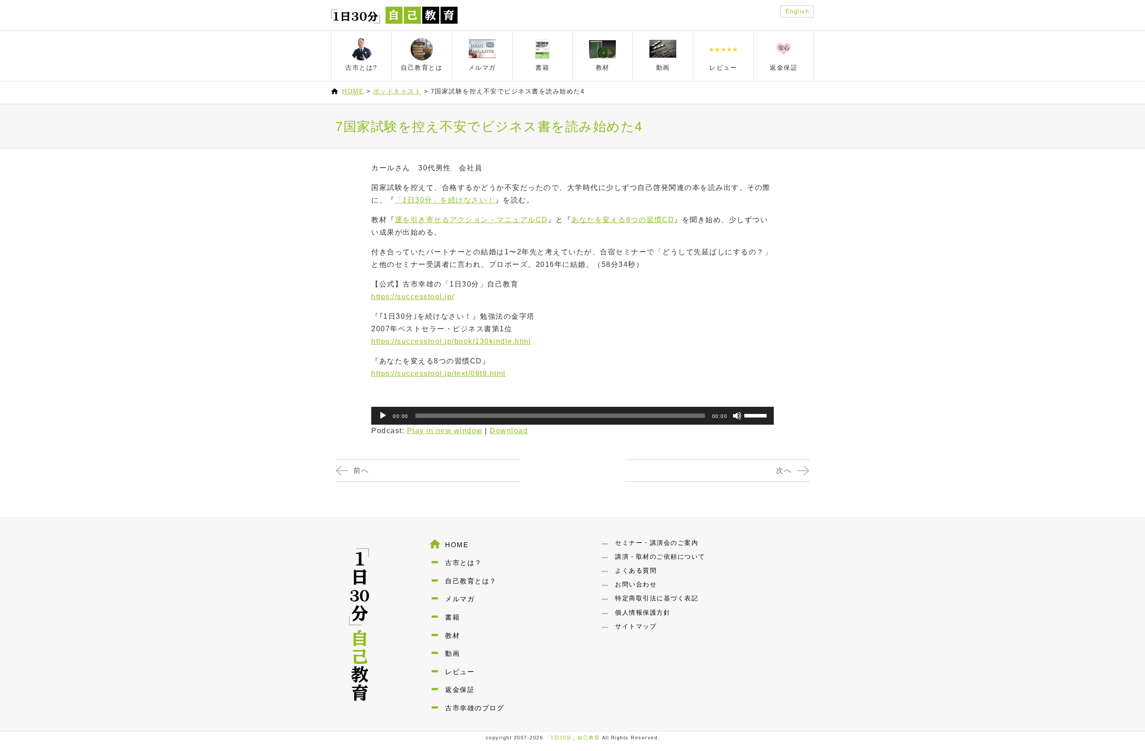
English (797, 11)
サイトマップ (636, 626)
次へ (784, 470)
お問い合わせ (636, 584)
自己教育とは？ (471, 581)
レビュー (460, 671)
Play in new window (445, 431)
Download (509, 431)
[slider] (756, 415)
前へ (361, 470)
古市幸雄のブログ (474, 708)
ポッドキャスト (397, 91)
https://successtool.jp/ (412, 296)
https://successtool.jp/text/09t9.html (438, 373)
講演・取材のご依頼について (660, 556)
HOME (353, 91)
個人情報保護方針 (642, 612)
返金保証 (460, 689)
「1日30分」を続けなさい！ (445, 200)
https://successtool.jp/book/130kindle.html (451, 341)
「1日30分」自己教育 (572, 737)
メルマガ (460, 599)
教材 (452, 635)
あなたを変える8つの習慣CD (622, 220)
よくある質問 (636, 570)
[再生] (382, 415)
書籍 (452, 617)
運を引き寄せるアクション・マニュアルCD (471, 220)
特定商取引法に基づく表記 (656, 598)
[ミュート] (737, 415)
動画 (452, 653)
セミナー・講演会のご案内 (656, 542)
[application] (572, 416)
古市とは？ (463, 562)
